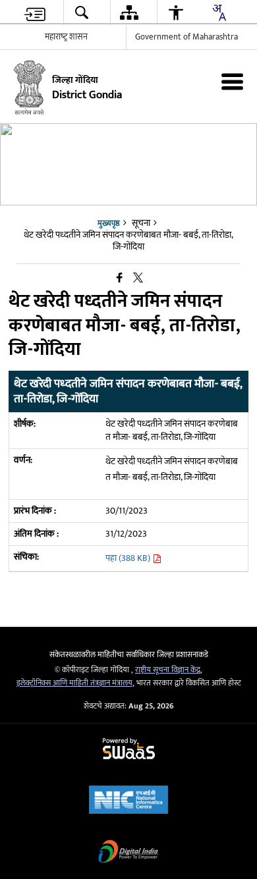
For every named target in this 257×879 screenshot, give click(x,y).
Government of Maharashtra (186, 37)
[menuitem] (34, 13)
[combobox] (219, 12)
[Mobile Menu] (232, 81)
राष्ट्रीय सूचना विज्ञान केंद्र (167, 670)
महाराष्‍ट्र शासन (66, 37)
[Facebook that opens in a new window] (119, 278)
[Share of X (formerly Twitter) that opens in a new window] (138, 278)
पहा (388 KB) (128, 558)
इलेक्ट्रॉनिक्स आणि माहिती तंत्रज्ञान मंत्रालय (74, 683)
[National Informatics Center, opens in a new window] (128, 801)
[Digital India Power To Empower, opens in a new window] (128, 853)
